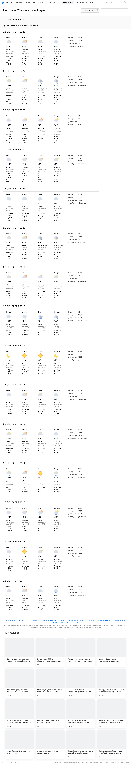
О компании (9, 762)
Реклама (16, 762)
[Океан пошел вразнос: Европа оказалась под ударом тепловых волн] (19, 713)
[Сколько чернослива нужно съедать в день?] (50, 744)
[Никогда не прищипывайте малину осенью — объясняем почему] (19, 683)
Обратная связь (104, 762)
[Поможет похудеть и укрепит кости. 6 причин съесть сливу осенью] (80, 652)
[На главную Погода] (8, 2)
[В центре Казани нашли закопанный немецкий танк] (111, 652)
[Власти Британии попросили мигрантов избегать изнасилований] (50, 713)
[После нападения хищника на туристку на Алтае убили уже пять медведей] (19, 652)
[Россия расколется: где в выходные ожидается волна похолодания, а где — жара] (80, 713)
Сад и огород (58, 622)
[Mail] (3, 2)
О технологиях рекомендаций (90, 762)
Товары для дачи (72, 622)
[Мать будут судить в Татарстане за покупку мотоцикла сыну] (50, 683)
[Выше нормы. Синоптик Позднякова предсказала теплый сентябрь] (80, 683)
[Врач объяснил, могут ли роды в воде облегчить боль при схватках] (80, 744)
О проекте (58, 762)
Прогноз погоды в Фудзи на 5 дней (43, 621)
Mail (3, 762)
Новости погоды (120, 621)
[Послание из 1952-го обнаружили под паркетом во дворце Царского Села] (50, 652)
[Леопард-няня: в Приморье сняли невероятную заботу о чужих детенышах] (111, 683)
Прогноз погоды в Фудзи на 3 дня (16, 621)
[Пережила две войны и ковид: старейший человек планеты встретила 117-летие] (111, 744)
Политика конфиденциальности (71, 762)
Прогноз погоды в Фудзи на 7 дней (71, 621)
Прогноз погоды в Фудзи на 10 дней (99, 621)
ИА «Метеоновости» (123, 762)
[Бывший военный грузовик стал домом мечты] (19, 744)
